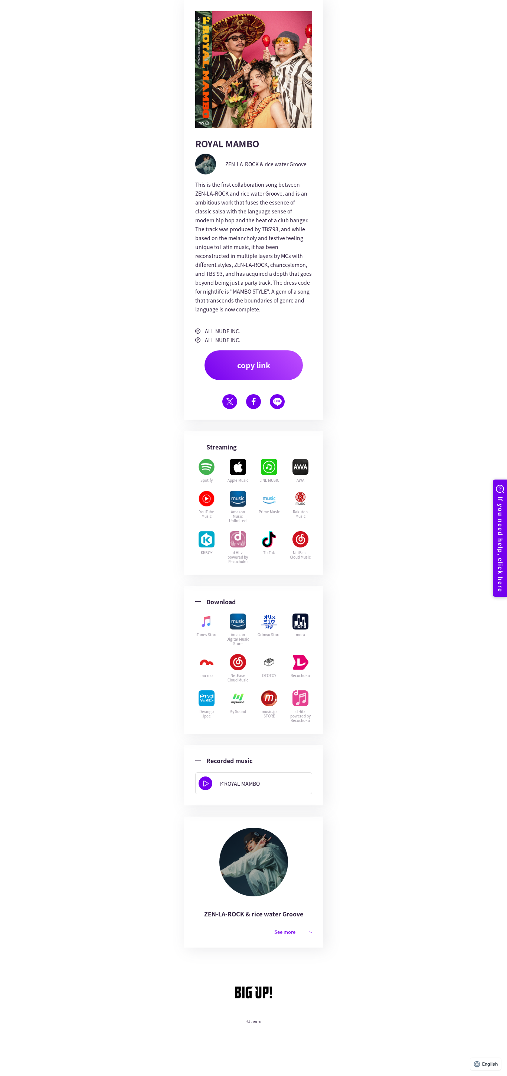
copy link (253, 365)
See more (284, 931)
